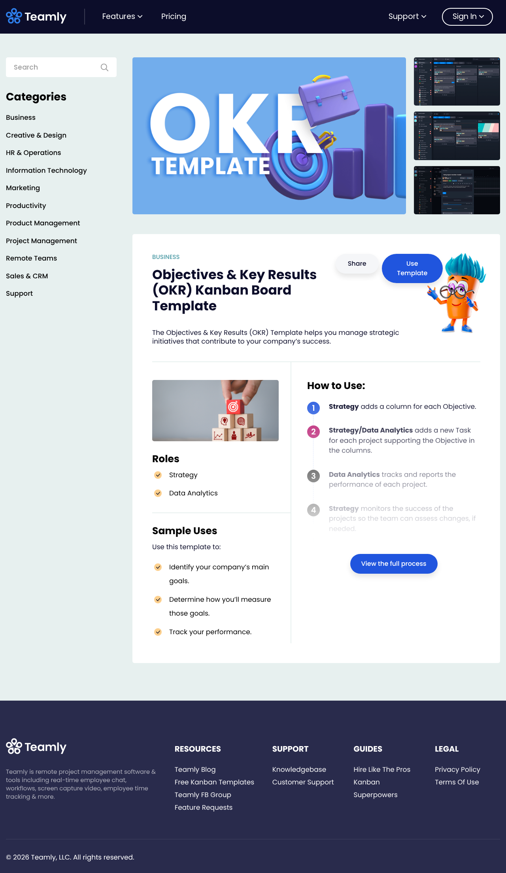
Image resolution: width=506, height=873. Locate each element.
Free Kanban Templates (215, 782)
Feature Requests (204, 807)
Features (118, 16)
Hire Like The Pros (381, 769)
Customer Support (303, 782)
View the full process (394, 563)
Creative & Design (36, 135)
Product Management (43, 223)
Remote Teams (31, 258)
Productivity (26, 205)
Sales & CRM (27, 276)
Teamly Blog (195, 769)
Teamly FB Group (203, 794)
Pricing (173, 16)
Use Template (412, 268)
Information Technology (46, 170)
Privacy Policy (457, 769)
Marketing (23, 188)
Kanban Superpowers (375, 788)
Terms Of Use (457, 782)
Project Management (41, 241)
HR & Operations (33, 152)
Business (21, 117)
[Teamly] (38, 16)
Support (404, 16)
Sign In (465, 16)
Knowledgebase (299, 769)
